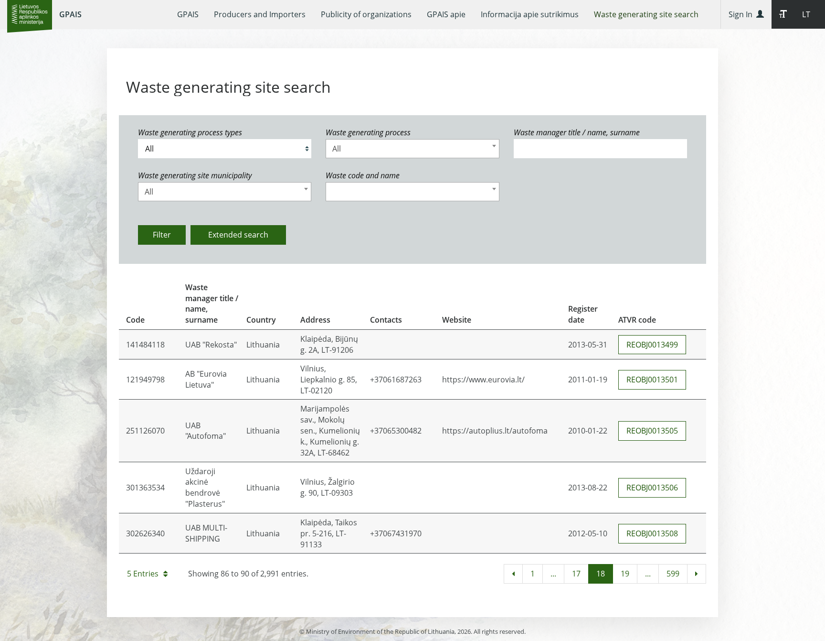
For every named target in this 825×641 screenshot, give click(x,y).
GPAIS (70, 14)
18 (600, 573)
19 (625, 573)
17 (576, 573)
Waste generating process (368, 132)
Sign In (742, 14)
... (553, 573)
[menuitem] (187, 14)
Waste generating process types (190, 132)
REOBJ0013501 (652, 379)
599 (672, 573)
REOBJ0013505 (652, 430)
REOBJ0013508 (652, 533)
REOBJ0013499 (652, 344)
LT (806, 14)
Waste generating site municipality (195, 175)
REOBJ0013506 (652, 487)
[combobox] (412, 148)
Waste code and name (363, 175)
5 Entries (143, 573)
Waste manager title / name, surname (577, 132)
